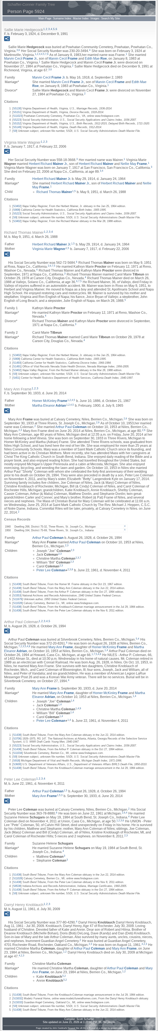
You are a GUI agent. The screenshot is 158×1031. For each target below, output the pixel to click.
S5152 (17, 123)
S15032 (17, 998)
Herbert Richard (96, 163)
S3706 (17, 738)
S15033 (17, 1002)
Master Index (81, 18)
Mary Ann (60, 647)
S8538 (17, 886)
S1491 (17, 366)
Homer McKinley (49, 401)
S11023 (17, 115)
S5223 (17, 119)
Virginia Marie (48, 249)
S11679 (17, 599)
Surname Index (62, 18)
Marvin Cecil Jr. (20, 58)
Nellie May (134, 163)
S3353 (17, 595)
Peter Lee (50, 570)
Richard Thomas (54, 192)
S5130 (17, 108)
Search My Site (110, 18)
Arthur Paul (71, 427)
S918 (16, 760)
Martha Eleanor (49, 405)
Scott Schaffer (85, 1019)
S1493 (17, 362)
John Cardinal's (59, 1028)
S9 (14, 130)
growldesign (116, 1028)
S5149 (17, 127)
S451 (16, 377)
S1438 (17, 584)
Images (95, 18)
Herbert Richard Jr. (48, 163)
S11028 (17, 603)
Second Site (73, 1028)
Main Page (44, 18)
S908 (16, 209)
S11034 (17, 752)
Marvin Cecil (63, 58)
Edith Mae (96, 58)
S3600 (17, 764)
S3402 (17, 206)
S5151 (17, 112)
